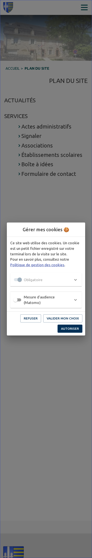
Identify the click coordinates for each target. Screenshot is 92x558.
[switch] (15, 300)
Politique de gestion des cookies (37, 265)
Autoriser (70, 328)
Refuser (31, 318)
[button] (46, 279)
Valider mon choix (63, 318)
